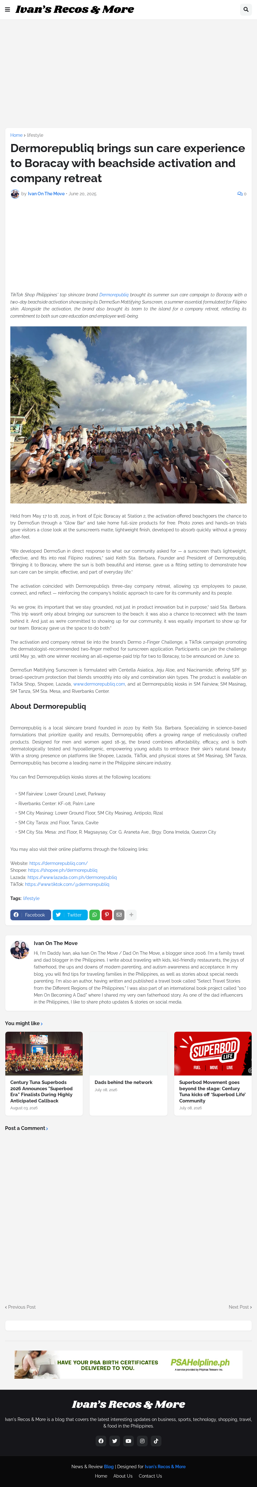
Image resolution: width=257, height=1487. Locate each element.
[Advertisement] (131, 72)
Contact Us (150, 1476)
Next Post (239, 1307)
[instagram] (142, 1441)
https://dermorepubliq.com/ (58, 863)
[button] (7, 9)
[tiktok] (156, 1441)
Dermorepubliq (113, 294)
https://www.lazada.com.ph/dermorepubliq (72, 877)
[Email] (119, 915)
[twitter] (114, 1441)
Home (16, 135)
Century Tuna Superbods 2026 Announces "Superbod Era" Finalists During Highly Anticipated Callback (41, 1092)
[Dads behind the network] (128, 1054)
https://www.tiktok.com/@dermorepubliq (67, 884)
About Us (123, 1476)
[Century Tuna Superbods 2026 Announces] (44, 1054)
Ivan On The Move (56, 943)
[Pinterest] (107, 915)
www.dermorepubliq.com (99, 684)
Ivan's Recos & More (165, 1466)
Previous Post (22, 1307)
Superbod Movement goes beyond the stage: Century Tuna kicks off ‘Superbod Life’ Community (212, 1092)
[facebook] (101, 1441)
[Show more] (131, 915)
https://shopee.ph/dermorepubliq (62, 870)
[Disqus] (128, 1215)
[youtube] (128, 1441)
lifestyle (35, 135)
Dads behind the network (123, 1082)
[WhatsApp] (94, 915)
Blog (109, 1466)
